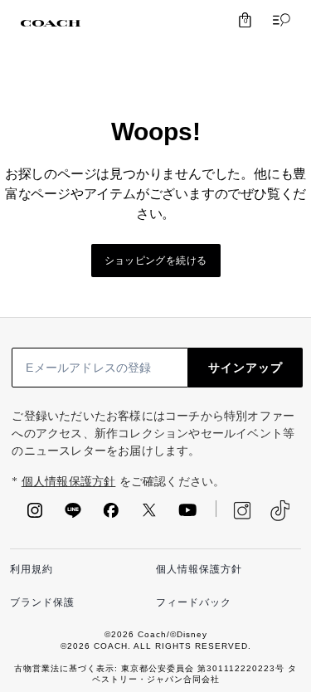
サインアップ (245, 367)
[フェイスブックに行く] (111, 515)
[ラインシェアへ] (73, 515)
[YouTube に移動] (187, 515)
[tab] (50, 23)
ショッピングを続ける (155, 260)
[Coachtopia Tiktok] (279, 510)
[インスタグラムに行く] (35, 515)
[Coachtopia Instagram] (234, 510)
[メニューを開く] (278, 20)
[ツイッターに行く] (149, 515)
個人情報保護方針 (69, 481)
